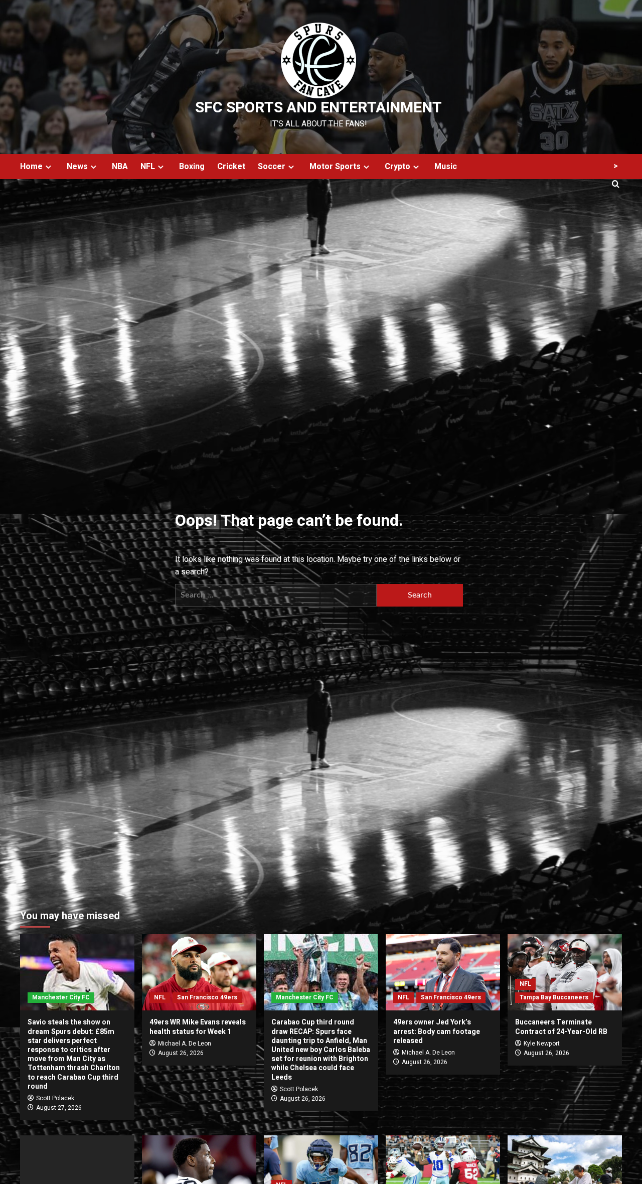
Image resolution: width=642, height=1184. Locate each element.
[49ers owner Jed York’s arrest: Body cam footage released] (443, 972)
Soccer (271, 167)
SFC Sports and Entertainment (318, 108)
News (77, 167)
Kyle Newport (542, 1043)
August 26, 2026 (181, 1053)
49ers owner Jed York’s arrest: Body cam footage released (436, 1031)
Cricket (231, 167)
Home (31, 167)
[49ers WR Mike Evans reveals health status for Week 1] (199, 972)
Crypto (397, 167)
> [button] (615, 166)
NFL (147, 167)
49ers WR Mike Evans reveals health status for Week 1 (197, 1027)
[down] (48, 167)
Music (445, 167)
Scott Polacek (55, 1098)
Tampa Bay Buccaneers (554, 997)
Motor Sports (335, 167)
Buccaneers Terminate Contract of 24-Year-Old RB (561, 1027)
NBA (120, 167)
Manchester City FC (61, 997)
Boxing (192, 167)
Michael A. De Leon (184, 1043)
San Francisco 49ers (207, 997)
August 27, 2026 (59, 1107)
